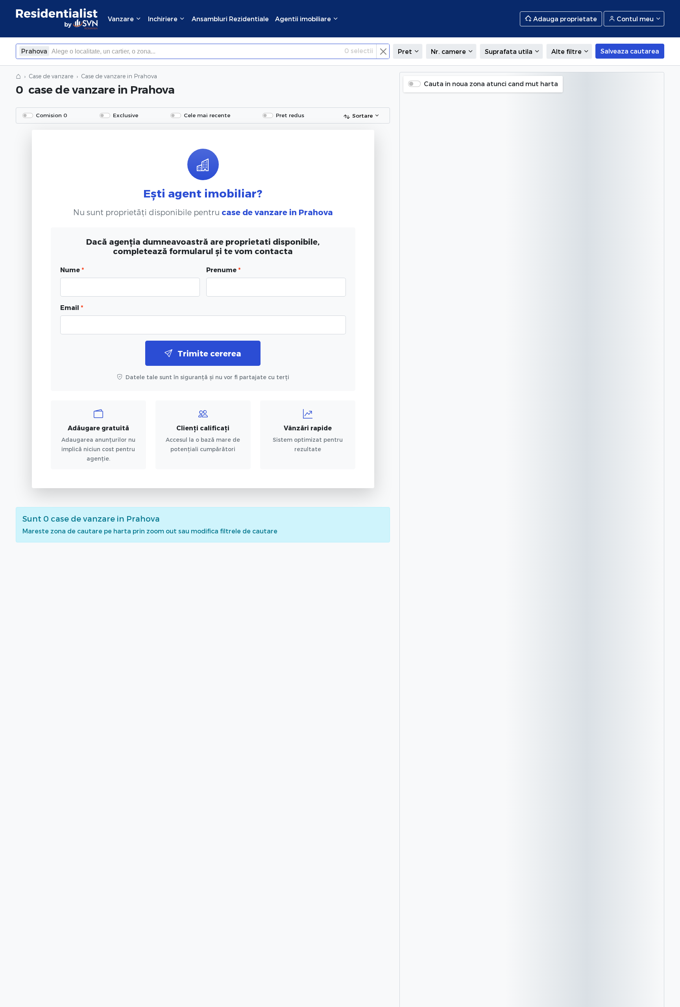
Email (71, 307)
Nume (72, 269)
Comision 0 (51, 115)
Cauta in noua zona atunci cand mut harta (491, 83)
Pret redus (290, 115)
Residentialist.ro (57, 18)
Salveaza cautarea (630, 51)
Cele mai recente (207, 115)
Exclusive (125, 115)
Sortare (362, 115)
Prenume (223, 269)
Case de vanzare (51, 76)
